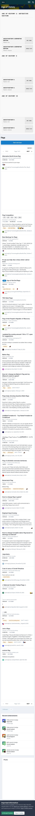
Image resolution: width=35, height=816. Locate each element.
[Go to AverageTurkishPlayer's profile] (3, 293)
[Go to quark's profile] (5, 737)
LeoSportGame (15, 659)
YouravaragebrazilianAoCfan (18, 167)
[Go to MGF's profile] (5, 744)
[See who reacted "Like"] (4, 164)
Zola (12, 356)
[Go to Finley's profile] (5, 722)
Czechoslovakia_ (15, 614)
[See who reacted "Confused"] (19, 228)
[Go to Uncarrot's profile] (3, 508)
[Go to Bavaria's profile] (3, 564)
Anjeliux (15, 320)
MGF (8, 742)
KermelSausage (16, 462)
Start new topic (17, 142)
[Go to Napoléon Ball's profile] (3, 607)
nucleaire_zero (14, 652)
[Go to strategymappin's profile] (3, 411)
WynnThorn (15, 440)
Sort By (29, 148)
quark (8, 735)
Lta (12, 432)
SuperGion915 (14, 239)
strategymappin (15, 410)
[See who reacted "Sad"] (17, 289)
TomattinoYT (14, 349)
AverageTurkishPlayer (16, 291)
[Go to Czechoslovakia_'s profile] (3, 624)
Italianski (13, 482)
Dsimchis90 (14, 599)
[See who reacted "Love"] (3, 164)
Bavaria (13, 563)
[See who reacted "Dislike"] (22, 228)
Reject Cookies (19, 813)
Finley (8, 720)
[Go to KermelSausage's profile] (3, 580)
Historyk (13, 549)
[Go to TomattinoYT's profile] (3, 349)
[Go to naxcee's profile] (5, 752)
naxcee (8, 750)
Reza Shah (13, 587)
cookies (12, 804)
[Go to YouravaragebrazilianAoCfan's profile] (3, 168)
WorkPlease (16, 515)
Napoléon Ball (15, 607)
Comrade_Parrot (15, 475)
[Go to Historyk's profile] (3, 549)
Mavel (14, 219)
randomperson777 (16, 338)
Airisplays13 (15, 536)
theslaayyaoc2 (16, 263)
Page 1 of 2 (17, 151)
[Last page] (32, 151)
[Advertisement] (17, 191)
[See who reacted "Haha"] (21, 228)
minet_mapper (15, 499)
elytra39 (14, 398)
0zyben (13, 391)
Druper (13, 592)
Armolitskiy (15, 630)
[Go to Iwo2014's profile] (3, 645)
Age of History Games (26, 808)
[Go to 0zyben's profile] (3, 391)
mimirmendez (13, 419)
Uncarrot (13, 508)
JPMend (13, 378)
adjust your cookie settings (21, 806)
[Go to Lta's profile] (3, 432)
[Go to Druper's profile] (3, 593)
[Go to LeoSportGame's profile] (3, 660)
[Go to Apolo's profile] (3, 528)
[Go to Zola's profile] (3, 369)
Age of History (8, 7)
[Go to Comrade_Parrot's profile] (3, 475)
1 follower (5, 221)
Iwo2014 (13, 645)
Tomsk (14, 282)
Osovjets (13, 556)
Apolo (13, 527)
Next (28, 151)
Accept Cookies (8, 813)
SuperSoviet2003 (17, 158)
